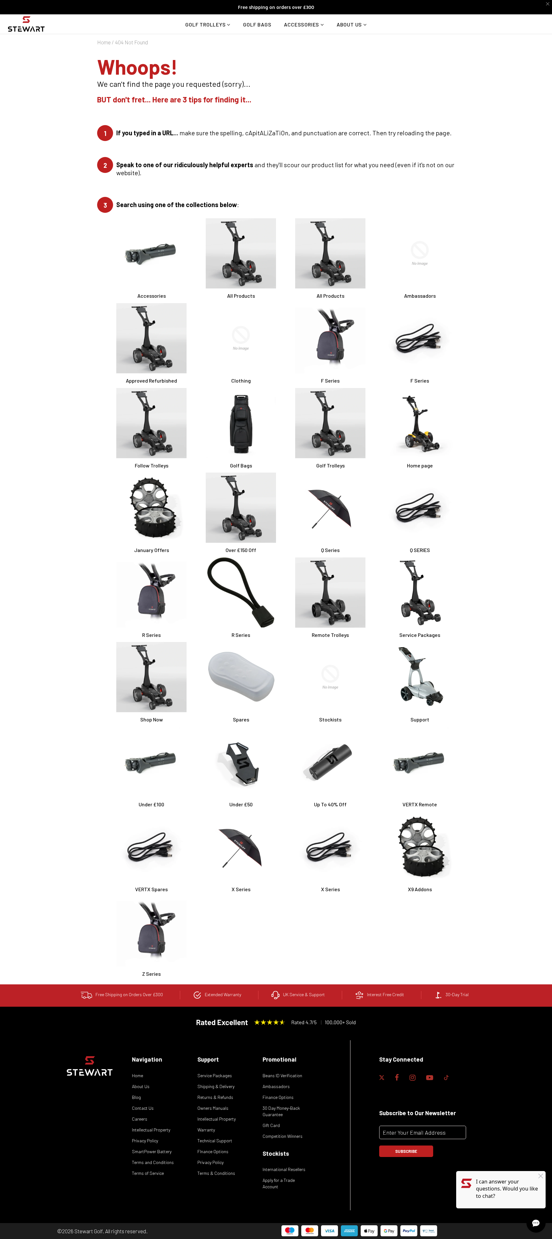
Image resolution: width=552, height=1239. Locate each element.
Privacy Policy (145, 1140)
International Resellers (284, 1169)
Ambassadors (276, 1086)
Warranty (206, 1129)
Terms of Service (148, 1173)
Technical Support (214, 1140)
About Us (141, 1086)
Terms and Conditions (153, 1162)
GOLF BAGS (257, 24)
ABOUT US (350, 24)
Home (104, 42)
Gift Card (271, 1125)
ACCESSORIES (302, 24)
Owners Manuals (212, 1108)
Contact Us (143, 1108)
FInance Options (212, 1151)
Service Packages (214, 1075)
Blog (136, 1097)
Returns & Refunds (215, 1097)
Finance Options (278, 1097)
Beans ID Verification (282, 1075)
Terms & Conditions (216, 1173)
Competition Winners (283, 1136)
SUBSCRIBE (406, 1151)
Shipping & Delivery (215, 1086)
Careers (139, 1119)
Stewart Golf (88, 1231)
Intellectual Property (151, 1129)
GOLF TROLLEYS (206, 24)
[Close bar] (548, 4)
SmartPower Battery (152, 1151)
